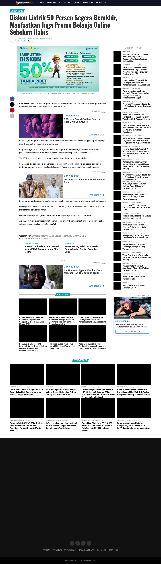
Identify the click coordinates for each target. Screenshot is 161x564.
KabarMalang (80, 236)
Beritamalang (48, 236)
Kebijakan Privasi (87, 550)
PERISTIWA (51, 3)
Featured (68, 236)
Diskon (59, 236)
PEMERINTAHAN (65, 3)
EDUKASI (77, 3)
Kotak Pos (113, 550)
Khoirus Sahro (27, 41)
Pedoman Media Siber (52, 550)
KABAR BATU (101, 3)
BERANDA (40, 3)
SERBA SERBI (88, 3)
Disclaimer (101, 550)
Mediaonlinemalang (29, 238)
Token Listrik (45, 238)
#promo (36, 236)
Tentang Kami (70, 550)
